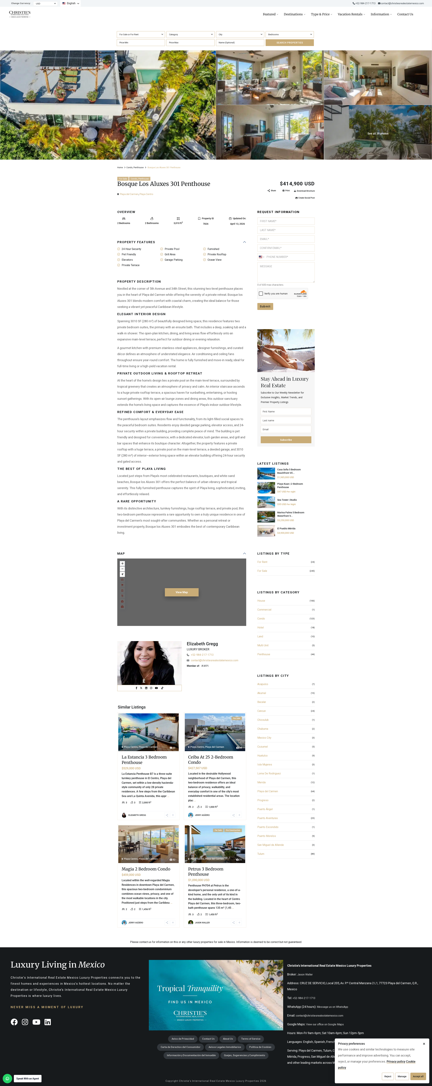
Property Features (136, 242)
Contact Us (405, 14)
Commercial (264, 609)
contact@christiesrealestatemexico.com (402, 3)
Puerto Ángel (265, 809)
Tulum (260, 853)
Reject (387, 1076)
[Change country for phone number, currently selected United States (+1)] (261, 257)
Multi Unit (262, 645)
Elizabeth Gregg (202, 643)
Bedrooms (273, 34)
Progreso (262, 800)
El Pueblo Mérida (286, 528)
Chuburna (262, 728)
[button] (22, 1078)
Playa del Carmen (129, 194)
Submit (265, 306)
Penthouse (138, 167)
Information (380, 14)
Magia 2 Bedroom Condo (146, 869)
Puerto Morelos (266, 836)
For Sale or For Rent (129, 34)
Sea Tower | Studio (287, 500)
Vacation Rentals (350, 14)
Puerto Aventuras (267, 818)
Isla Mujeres (264, 764)
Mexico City (264, 737)
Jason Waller (202, 923)
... (168, 796)
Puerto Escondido (267, 827)
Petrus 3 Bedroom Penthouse (205, 871)
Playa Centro (146, 194)
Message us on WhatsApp (332, 1006)
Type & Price (320, 14)
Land (260, 636)
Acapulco (262, 684)
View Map (182, 592)
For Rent (262, 562)
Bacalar (261, 702)
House (261, 600)
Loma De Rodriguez (269, 773)
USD (38, 3)
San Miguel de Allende (270, 845)
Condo (129, 167)
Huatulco (262, 755)
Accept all (418, 1076)
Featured (269, 14)
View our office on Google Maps (325, 1024)
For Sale (123, 178)
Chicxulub (263, 719)
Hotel (260, 627)
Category (173, 34)
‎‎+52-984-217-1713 (365, 3)
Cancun (261, 711)
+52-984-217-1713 (202, 654)
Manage (402, 1076)
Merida (261, 782)
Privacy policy (396, 1061)
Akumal (261, 693)
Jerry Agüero (202, 815)
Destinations (293, 14)
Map (121, 553)
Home (120, 167)
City (220, 34)
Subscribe (286, 439)
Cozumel (262, 746)
